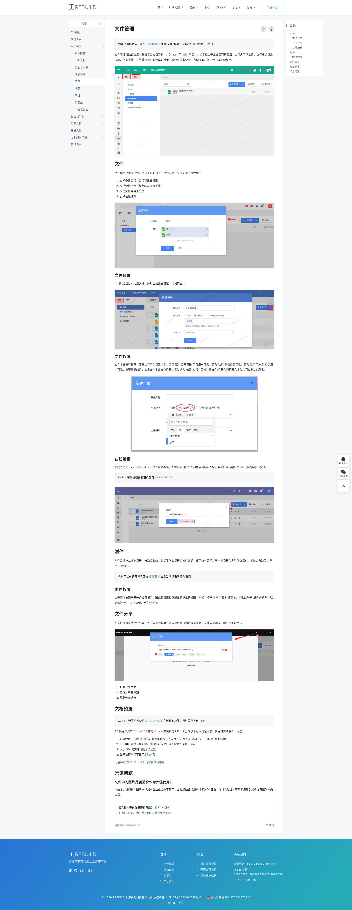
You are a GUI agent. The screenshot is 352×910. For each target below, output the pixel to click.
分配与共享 (81, 67)
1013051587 (258, 874)
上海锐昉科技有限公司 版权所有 (144, 897)
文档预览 (295, 66)
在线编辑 (297, 47)
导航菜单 (151, 43)
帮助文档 (220, 7)
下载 (207, 7)
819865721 (241, 874)
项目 (77, 95)
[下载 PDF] (263, 29)
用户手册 (76, 46)
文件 (77, 81)
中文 (181, 902)
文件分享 (295, 61)
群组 (148, 812)
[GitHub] (75, 870)
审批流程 (80, 60)
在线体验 (272, 7)
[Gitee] (70, 870)
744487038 (275, 874)
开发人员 (76, 130)
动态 (77, 88)
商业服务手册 (79, 137)
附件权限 (297, 56)
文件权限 (297, 42)
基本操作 (80, 53)
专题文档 (76, 123)
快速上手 (76, 39)
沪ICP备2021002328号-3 (185, 897)
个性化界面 (81, 109)
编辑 (271, 825)
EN (174, 902)
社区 (138, 812)
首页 (160, 7)
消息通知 (80, 74)
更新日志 (76, 144)
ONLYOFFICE (163, 477)
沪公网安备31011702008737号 (230, 897)
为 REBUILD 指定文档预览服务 (145, 762)
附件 (185, 54)
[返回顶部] (343, 486)
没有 (168, 807)
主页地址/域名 (140, 738)
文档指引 (76, 32)
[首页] (82, 7)
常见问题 (295, 71)
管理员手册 (77, 116)
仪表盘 (79, 102)
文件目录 (297, 37)
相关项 (153, 576)
